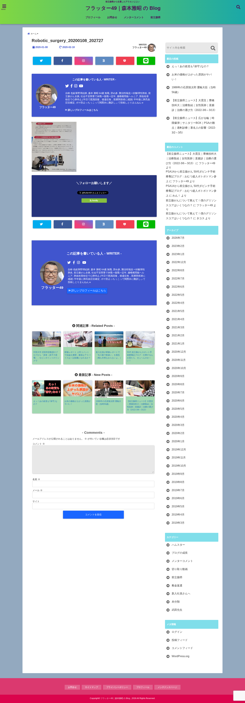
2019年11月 (179, 457)
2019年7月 (178, 490)
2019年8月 (178, 482)
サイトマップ (91, 687)
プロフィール (93, 17)
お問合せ (112, 17)
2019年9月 (178, 473)
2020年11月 (179, 360)
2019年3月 (178, 522)
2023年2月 (178, 246)
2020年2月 (178, 433)
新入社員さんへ (181, 593)
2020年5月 (178, 408)
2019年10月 (179, 465)
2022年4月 (178, 302)
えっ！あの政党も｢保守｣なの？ (190, 66)
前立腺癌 (155, 17)
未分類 (176, 601)
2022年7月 (178, 278)
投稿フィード (180, 640)
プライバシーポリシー (117, 687)
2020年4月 (178, 416)
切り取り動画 (180, 569)
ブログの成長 (180, 552)
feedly (95, 200)
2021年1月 (178, 343)
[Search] (213, 48)
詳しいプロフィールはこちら (82, 110)
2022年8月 (178, 270)
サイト (36, 501)
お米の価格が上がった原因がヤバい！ (192, 77)
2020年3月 (178, 425)
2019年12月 (179, 449)
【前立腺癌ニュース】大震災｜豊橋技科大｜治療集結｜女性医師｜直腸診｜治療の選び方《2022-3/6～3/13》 (194, 105)
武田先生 (177, 609)
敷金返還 (177, 585)
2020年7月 (178, 392)
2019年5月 (178, 506)
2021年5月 (178, 311)
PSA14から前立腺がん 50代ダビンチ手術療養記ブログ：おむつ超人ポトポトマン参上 (191, 176)
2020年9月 (178, 376)
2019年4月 (178, 514)
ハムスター (178, 544)
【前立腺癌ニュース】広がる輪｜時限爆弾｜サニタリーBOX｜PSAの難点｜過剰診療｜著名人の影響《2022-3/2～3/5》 (194, 125)
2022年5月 (178, 294)
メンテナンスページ (167, 687)
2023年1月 (178, 254)
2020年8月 (178, 384)
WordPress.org (180, 656)
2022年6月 (178, 286)
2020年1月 (178, 441)
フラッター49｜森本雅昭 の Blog (123, 8)
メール (37, 490)
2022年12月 (179, 262)
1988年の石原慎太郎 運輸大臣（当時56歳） (194, 90)
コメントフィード (182, 648)
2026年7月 (178, 237)
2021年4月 (178, 319)
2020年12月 (179, 351)
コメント (38, 443)
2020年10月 (179, 368)
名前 (36, 479)
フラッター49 (139, 47)
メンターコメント (134, 17)
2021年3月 (178, 327)
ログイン (177, 631)
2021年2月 (178, 335)
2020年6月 (178, 400)
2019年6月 (178, 498)
